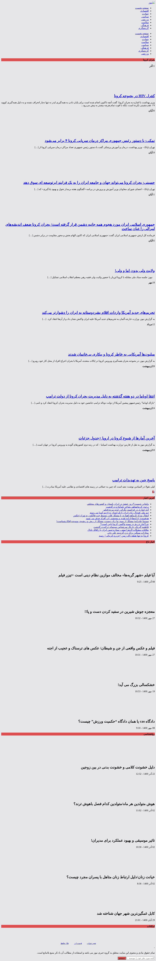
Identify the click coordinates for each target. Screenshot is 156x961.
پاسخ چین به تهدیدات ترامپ (133, 480)
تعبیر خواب (91, 943)
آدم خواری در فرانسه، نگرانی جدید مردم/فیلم (126, 509)
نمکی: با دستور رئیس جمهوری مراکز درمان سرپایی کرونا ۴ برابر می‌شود (100, 141)
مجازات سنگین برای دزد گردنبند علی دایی (128, 533)
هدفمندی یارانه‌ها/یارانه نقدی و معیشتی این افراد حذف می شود (117, 518)
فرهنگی (145, 25)
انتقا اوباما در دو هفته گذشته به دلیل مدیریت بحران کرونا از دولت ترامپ (100, 396)
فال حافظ (65, 943)
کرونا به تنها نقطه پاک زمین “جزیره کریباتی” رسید (124, 535)
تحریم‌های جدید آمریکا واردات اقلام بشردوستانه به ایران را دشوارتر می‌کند (98, 313)
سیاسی (145, 16)
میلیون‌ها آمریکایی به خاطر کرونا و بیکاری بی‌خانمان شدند (111, 354)
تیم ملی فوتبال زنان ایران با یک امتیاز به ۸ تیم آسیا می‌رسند (119, 512)
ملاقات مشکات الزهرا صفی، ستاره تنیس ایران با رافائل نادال (118, 530)
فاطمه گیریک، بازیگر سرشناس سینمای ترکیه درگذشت (121, 527)
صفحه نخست (142, 8)
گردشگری (143, 28)
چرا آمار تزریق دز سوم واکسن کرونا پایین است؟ (124, 524)
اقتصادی (144, 11)
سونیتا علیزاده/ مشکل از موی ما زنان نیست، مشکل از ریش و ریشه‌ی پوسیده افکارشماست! (102, 521)
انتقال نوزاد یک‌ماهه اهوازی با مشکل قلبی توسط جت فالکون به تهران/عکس (111, 515)
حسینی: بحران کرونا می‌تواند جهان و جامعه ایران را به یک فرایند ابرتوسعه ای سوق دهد (89, 183)
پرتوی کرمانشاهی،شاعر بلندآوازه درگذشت (127, 507)
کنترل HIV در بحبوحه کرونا (134, 96)
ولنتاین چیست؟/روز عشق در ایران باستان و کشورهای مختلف (118, 504)
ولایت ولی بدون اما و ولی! (135, 271)
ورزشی (145, 19)
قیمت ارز (78, 943)
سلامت (145, 22)
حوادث (145, 13)
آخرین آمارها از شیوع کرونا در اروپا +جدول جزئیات (117, 438)
